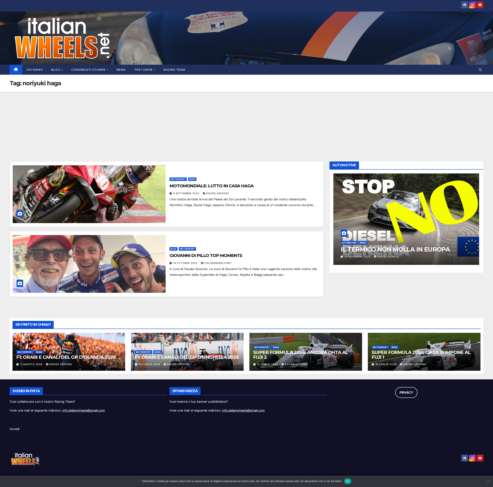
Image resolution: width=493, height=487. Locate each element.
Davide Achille (387, 256)
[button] (480, 70)
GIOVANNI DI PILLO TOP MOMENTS (205, 255)
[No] (488, 481)
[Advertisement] (246, 121)
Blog (56, 69)
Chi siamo (34, 69)
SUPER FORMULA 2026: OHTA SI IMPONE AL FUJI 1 (421, 355)
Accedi (14, 429)
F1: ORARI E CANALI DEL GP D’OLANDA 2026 (66, 357)
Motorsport (178, 179)
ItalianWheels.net (218, 263)
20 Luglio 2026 (149, 364)
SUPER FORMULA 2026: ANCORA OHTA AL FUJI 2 (300, 355)
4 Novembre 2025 (357, 256)
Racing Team (174, 69)
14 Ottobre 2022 (185, 263)
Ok (348, 481)
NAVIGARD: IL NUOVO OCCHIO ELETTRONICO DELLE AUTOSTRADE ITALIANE (395, 249)
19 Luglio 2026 (268, 364)
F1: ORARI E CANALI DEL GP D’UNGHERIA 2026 (187, 357)
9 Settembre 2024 (186, 193)
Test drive (143, 69)
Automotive (349, 234)
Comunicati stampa (88, 69)
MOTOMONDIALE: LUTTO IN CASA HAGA (211, 185)
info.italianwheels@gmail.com (83, 410)
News (121, 69)
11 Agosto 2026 (31, 364)
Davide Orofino (217, 193)
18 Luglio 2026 (386, 364)
